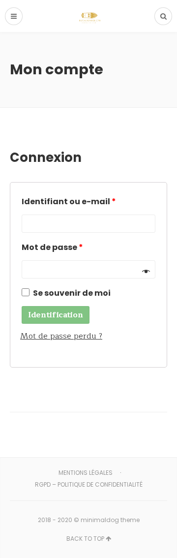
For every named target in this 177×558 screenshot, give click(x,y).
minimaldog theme (110, 520)
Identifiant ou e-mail (69, 201)
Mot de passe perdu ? (61, 336)
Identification (55, 315)
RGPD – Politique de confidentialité (89, 484)
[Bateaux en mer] (89, 16)
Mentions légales (86, 472)
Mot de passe (52, 247)
